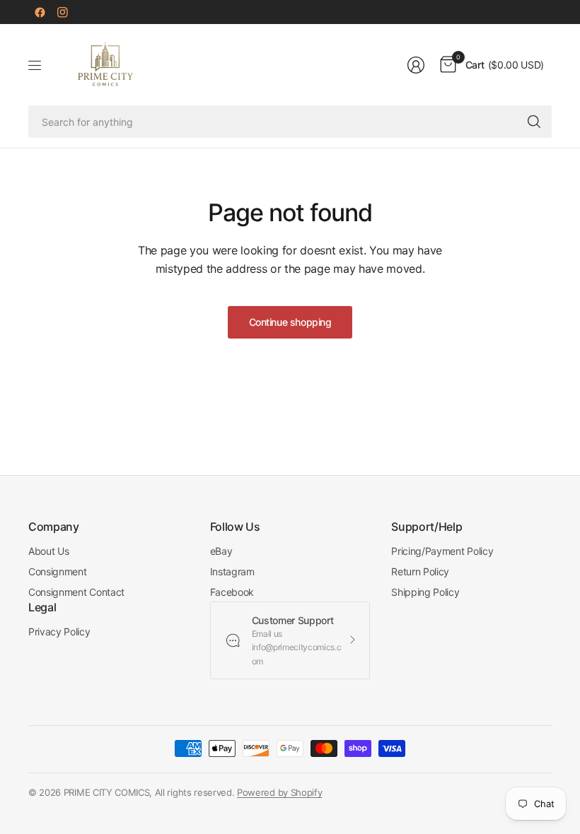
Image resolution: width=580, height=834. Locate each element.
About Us (48, 551)
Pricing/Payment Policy (442, 551)
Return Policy (420, 571)
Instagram (232, 571)
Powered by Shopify (279, 792)
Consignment (57, 571)
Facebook (232, 592)
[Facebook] (39, 12)
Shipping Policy (425, 592)
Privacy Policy (59, 632)
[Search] (534, 121)
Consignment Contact (76, 592)
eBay (221, 551)
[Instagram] (62, 12)
